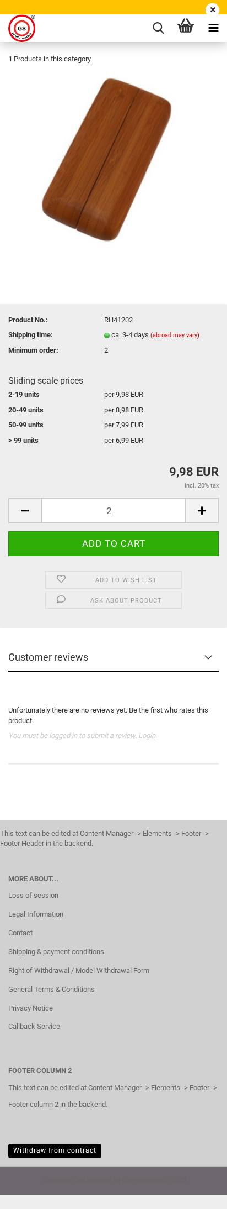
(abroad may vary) (174, 335)
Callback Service (34, 1026)
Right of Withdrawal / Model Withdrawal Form (78, 970)
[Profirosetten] (17, 28)
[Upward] (196, 1192)
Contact (20, 933)
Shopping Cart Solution (76, 1180)
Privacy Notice (30, 1008)
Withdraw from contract (54, 1150)
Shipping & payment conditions (56, 952)
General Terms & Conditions (51, 989)
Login (146, 735)
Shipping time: (30, 335)
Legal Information (35, 914)
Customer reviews (48, 657)
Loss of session (33, 895)
